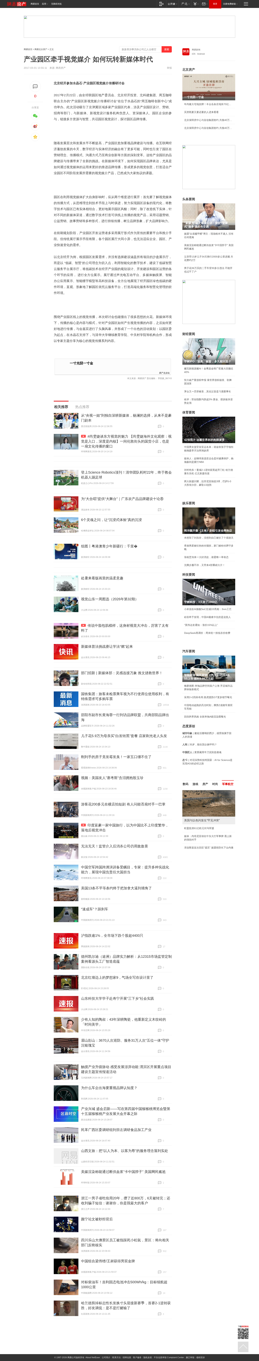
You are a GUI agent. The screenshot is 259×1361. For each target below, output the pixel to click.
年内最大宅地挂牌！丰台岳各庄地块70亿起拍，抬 (208, 104)
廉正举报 (190, 1357)
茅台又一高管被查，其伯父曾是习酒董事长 (207, 391)
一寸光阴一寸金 (81, 363)
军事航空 (227, 784)
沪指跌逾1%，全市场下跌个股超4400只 (112, 935)
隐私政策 (147, 1357)
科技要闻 (188, 574)
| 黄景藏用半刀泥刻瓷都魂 (201, 752)
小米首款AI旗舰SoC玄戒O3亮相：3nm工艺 (208, 609)
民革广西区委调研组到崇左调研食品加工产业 (116, 1130)
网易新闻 (196, 49)
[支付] (195, 4)
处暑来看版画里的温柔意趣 (102, 578)
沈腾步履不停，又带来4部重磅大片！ (204, 565)
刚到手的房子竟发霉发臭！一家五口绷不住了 (116, 757)
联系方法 (116, 1357)
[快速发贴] (35, 86)
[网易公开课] (172, 4)
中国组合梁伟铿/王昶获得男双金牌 (108, 1261)
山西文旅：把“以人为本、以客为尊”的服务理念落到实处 (124, 1151)
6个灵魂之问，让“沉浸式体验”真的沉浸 (111, 520)
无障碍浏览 (56, 4)
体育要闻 (188, 412)
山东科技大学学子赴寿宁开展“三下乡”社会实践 (117, 998)
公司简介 (106, 1357)
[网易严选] (185, 4)
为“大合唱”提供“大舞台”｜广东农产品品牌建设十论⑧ (122, 499)
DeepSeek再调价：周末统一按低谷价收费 (207, 633)
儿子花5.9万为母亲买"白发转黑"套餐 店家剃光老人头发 (124, 736)
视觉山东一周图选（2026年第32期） (109, 599)
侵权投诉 (200, 1357)
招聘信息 (127, 1357)
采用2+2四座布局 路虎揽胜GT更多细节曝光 (208, 697)
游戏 (195, 784)
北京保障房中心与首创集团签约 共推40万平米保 (208, 120)
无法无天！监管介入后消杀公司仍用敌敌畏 (114, 846)
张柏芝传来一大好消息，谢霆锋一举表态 (206, 557)
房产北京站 (164, 372)
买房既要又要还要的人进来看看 (201, 112)
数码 (185, 784)
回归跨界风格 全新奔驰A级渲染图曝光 (205, 716)
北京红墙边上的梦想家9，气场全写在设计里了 (117, 977)
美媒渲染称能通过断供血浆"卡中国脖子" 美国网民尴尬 (123, 1172)
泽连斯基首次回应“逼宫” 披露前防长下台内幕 (208, 847)
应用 (44, 4)
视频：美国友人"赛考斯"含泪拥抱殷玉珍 (112, 778)
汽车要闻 (188, 651)
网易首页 (35, 4)
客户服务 (137, 1357)
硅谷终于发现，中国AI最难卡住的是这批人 (207, 617)
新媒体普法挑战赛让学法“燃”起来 (107, 646)
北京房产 (188, 69)
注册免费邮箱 (229, 4)
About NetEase (92, 1357)
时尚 (215, 784)
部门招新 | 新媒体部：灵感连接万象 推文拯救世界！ (122, 673)
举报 (169, 68)
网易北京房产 (41, 49)
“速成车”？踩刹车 (94, 909)
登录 (215, 4)
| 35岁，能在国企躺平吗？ (199, 744)
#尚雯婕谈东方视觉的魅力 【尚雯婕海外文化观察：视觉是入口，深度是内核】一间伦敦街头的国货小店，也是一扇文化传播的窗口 (126, 441)
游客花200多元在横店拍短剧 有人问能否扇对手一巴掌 (123, 804)
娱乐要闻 (188, 503)
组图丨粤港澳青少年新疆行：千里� (109, 546)
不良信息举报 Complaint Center (169, 1357)
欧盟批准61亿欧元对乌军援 (199, 828)
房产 (205, 784)
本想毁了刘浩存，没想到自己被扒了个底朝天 (208, 537)
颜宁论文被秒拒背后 (97, 1219)
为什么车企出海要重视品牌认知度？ (109, 1088)
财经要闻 (188, 334)
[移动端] (161, 4)
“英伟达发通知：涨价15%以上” (201, 625)
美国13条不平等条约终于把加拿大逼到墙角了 (116, 888)
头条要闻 (188, 199)
